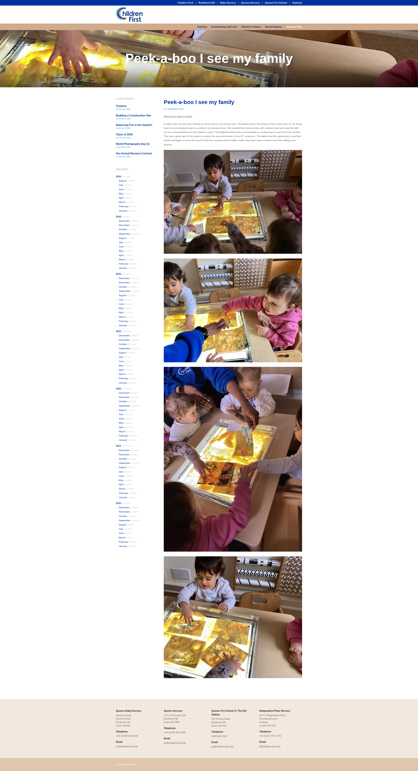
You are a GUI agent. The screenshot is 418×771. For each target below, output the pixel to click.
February (128, 206)
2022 (123, 388)
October (127, 229)
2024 (123, 274)
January (127, 210)
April (125, 198)
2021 (123, 446)
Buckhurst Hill (207, 2)
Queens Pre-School (276, 2)
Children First (185, 2)
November (128, 225)
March (126, 202)
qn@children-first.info (175, 743)
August (127, 180)
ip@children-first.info (270, 746)
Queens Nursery (250, 2)
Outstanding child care (224, 26)
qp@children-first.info (222, 746)
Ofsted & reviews (251, 26)
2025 (123, 216)
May (125, 193)
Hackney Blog (294, 26)
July (125, 185)
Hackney (297, 2)
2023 (123, 331)
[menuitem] (203, 27)
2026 (123, 176)
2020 (123, 503)
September (129, 233)
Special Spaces (273, 26)
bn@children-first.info (127, 746)
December (128, 221)
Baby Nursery (228, 2)
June (126, 189)
